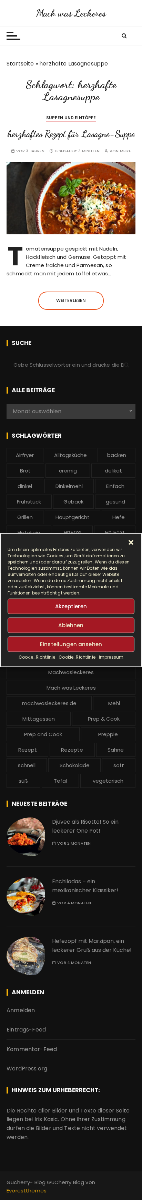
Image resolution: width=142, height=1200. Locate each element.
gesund (115, 501)
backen (116, 455)
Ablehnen (70, 625)
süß (23, 780)
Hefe (118, 517)
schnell (27, 765)
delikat (113, 470)
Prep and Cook (43, 734)
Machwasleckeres (71, 672)
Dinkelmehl (69, 486)
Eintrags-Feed (26, 1030)
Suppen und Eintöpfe (71, 118)
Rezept (27, 749)
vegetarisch (108, 780)
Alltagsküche (70, 455)
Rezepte (72, 749)
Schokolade (75, 765)
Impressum (111, 657)
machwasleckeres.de (49, 703)
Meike (125, 151)
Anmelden (21, 1010)
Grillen (25, 517)
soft (118, 765)
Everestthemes (27, 1190)
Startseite (20, 64)
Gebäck (73, 501)
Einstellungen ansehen (71, 644)
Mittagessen (38, 718)
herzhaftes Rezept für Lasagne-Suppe (71, 134)
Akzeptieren (71, 606)
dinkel (25, 486)
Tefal (60, 780)
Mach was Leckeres (71, 13)
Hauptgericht (72, 517)
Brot (25, 470)
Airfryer (25, 455)
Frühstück (29, 501)
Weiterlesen (71, 300)
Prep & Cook (104, 718)
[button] (131, 542)
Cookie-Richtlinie (37, 657)
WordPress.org (27, 1068)
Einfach (115, 486)
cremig (68, 470)
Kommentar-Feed (32, 1049)
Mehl (114, 703)
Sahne (116, 749)
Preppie (108, 734)
